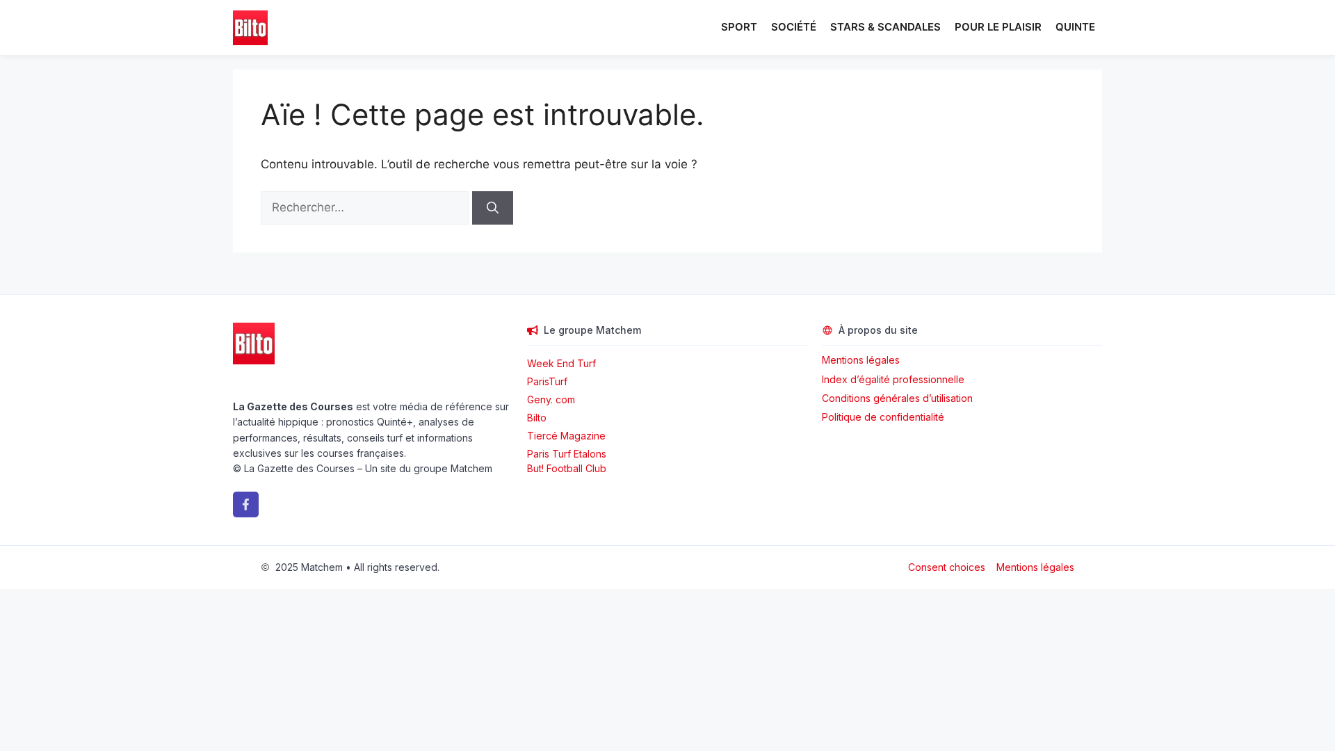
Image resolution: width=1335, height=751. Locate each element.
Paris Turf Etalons (566, 454)
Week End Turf (561, 363)
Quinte (1075, 26)
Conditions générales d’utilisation (897, 398)
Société (793, 26)
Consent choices (946, 567)
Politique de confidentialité (883, 417)
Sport (739, 26)
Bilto (537, 417)
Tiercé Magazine (566, 436)
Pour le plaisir (998, 26)
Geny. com (551, 399)
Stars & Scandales (885, 26)
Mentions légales (861, 360)
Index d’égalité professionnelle (894, 379)
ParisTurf (547, 381)
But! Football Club (566, 468)
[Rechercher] (492, 208)
